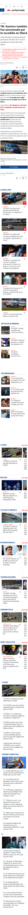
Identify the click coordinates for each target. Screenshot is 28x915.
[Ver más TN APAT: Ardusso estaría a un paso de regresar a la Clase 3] (5, 342)
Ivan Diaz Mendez (8, 63)
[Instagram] (18, 6)
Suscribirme (14, 167)
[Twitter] (10, 6)
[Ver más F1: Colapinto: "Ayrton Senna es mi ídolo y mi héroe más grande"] (5, 402)
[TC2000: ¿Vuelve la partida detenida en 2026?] (14, 690)
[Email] (22, 6)
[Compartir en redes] (24, 207)
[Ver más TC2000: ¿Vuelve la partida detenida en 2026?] (12, 453)
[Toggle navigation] (2, 10)
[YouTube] (14, 6)
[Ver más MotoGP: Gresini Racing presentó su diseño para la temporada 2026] (12, 485)
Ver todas (25, 445)
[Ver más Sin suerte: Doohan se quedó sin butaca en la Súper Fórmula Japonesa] (12, 550)
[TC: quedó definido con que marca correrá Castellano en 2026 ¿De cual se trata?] (14, 763)
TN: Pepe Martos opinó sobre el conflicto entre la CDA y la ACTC (14, 50)
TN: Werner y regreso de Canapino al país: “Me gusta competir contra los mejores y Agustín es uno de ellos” (13, 53)
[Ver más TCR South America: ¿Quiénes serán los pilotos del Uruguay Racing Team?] (12, 518)
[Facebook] (6, 6)
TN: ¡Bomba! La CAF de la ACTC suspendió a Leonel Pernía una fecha (14, 58)
